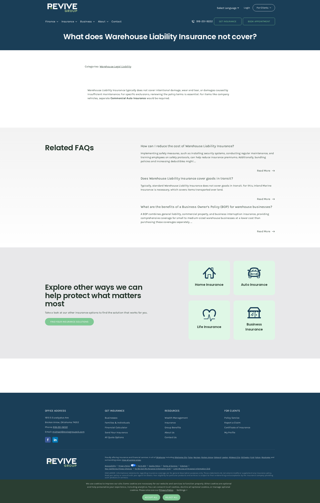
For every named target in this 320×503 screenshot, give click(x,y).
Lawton (225, 457)
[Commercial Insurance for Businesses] (254, 320)
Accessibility (110, 466)
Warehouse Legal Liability (115, 66)
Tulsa (190, 457)
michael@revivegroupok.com (68, 431)
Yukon (257, 457)
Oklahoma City (180, 457)
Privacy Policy (124, 466)
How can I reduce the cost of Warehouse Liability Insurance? (187, 146)
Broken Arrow (207, 457)
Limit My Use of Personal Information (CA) (191, 469)
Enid (252, 457)
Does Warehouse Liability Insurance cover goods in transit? (187, 178)
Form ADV (142, 466)
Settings (181, 490)
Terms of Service (170, 466)
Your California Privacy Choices (118, 469)
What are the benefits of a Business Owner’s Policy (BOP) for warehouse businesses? (206, 207)
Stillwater (245, 457)
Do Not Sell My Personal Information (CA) (153, 469)
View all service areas (131, 460)
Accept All (151, 497)
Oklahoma (160, 457)
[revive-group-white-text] (61, 457)
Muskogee (266, 457)
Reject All (171, 497)
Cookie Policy (154, 466)
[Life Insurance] (209, 320)
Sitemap (184, 466)
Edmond (217, 457)
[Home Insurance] (209, 278)
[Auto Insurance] (254, 278)
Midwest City (234, 457)
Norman (197, 457)
